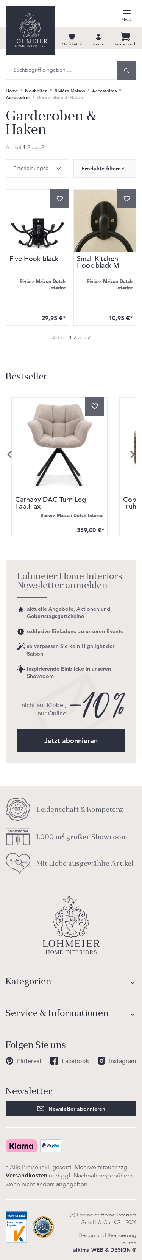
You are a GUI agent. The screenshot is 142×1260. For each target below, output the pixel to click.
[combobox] (61, 70)
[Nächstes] (132, 454)
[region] (71, 454)
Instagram (122, 1061)
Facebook (75, 1061)
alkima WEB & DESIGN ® (104, 1249)
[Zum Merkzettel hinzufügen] (59, 198)
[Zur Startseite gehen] (30, 30)
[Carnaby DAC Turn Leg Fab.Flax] (59, 445)
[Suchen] (126, 70)
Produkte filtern (101, 168)
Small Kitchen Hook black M (98, 263)
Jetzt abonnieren (71, 740)
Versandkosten (26, 1175)
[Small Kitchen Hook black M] (105, 221)
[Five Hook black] (37, 221)
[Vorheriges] (9, 454)
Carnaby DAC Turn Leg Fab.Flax (50, 504)
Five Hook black (33, 260)
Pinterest (29, 1061)
